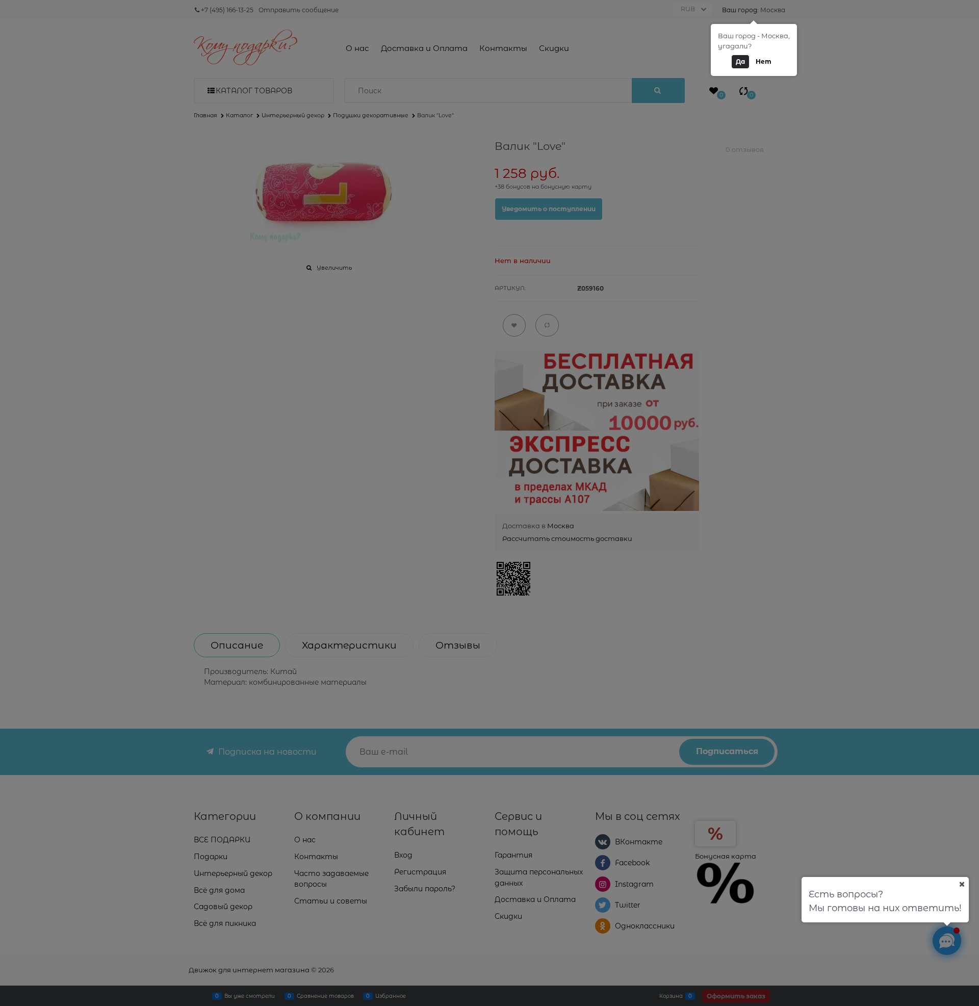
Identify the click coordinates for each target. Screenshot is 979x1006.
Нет (763, 61)
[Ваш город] (962, 884)
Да (740, 61)
